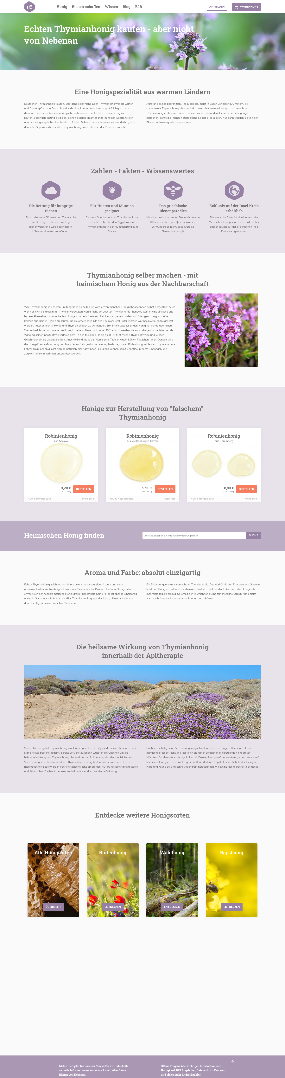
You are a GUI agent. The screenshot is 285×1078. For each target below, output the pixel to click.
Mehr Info (88, 499)
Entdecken (113, 907)
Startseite (29, 6)
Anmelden (217, 7)
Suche (253, 535)
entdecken (172, 907)
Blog (126, 6)
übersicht (53, 907)
